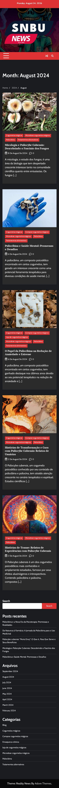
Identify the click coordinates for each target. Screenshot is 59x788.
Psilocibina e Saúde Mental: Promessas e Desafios (29, 247)
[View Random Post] (46, 55)
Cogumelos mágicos (14, 135)
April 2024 (7, 699)
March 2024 (7, 705)
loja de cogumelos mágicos (17, 337)
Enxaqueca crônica (10, 742)
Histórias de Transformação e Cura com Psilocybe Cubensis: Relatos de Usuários (27, 451)
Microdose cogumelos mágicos (37, 135)
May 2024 (6, 694)
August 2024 (8, 677)
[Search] (52, 55)
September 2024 (10, 671)
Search (6, 601)
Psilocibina (10, 140)
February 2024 (9, 710)
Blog (4, 725)
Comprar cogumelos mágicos (37, 232)
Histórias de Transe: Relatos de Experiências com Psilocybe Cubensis (28, 549)
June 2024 (7, 688)
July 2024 (6, 682)
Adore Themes (43, 783)
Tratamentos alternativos (28, 140)
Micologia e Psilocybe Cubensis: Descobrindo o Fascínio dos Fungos (27, 146)
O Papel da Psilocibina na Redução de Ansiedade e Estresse (28, 352)
